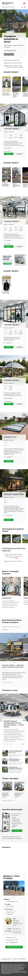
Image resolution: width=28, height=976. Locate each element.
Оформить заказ (9, 54)
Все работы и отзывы (7, 682)
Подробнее (19, 153)
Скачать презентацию (10, 50)
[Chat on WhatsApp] (25, 7)
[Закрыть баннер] (24, 256)
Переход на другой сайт (8, 800)
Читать (22, 744)
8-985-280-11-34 (16, 928)
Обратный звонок (14, 947)
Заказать (8, 153)
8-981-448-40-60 (10, 906)
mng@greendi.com (14, 942)
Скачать (17, 830)
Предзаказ (8, 461)
